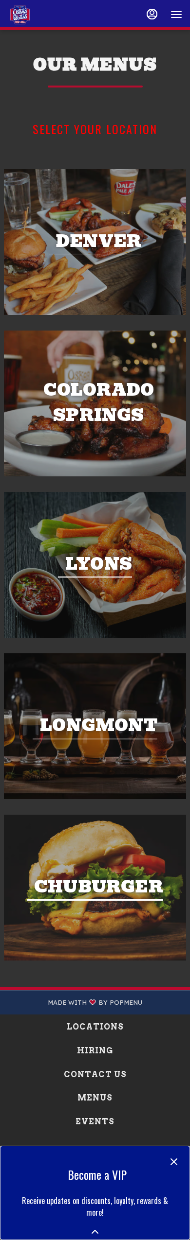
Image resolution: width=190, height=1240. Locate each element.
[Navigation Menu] (176, 14)
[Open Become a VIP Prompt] (95, 1232)
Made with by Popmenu (74, 1002)
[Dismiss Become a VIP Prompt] (174, 1161)
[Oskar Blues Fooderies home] (51, 14)
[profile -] (152, 14)
